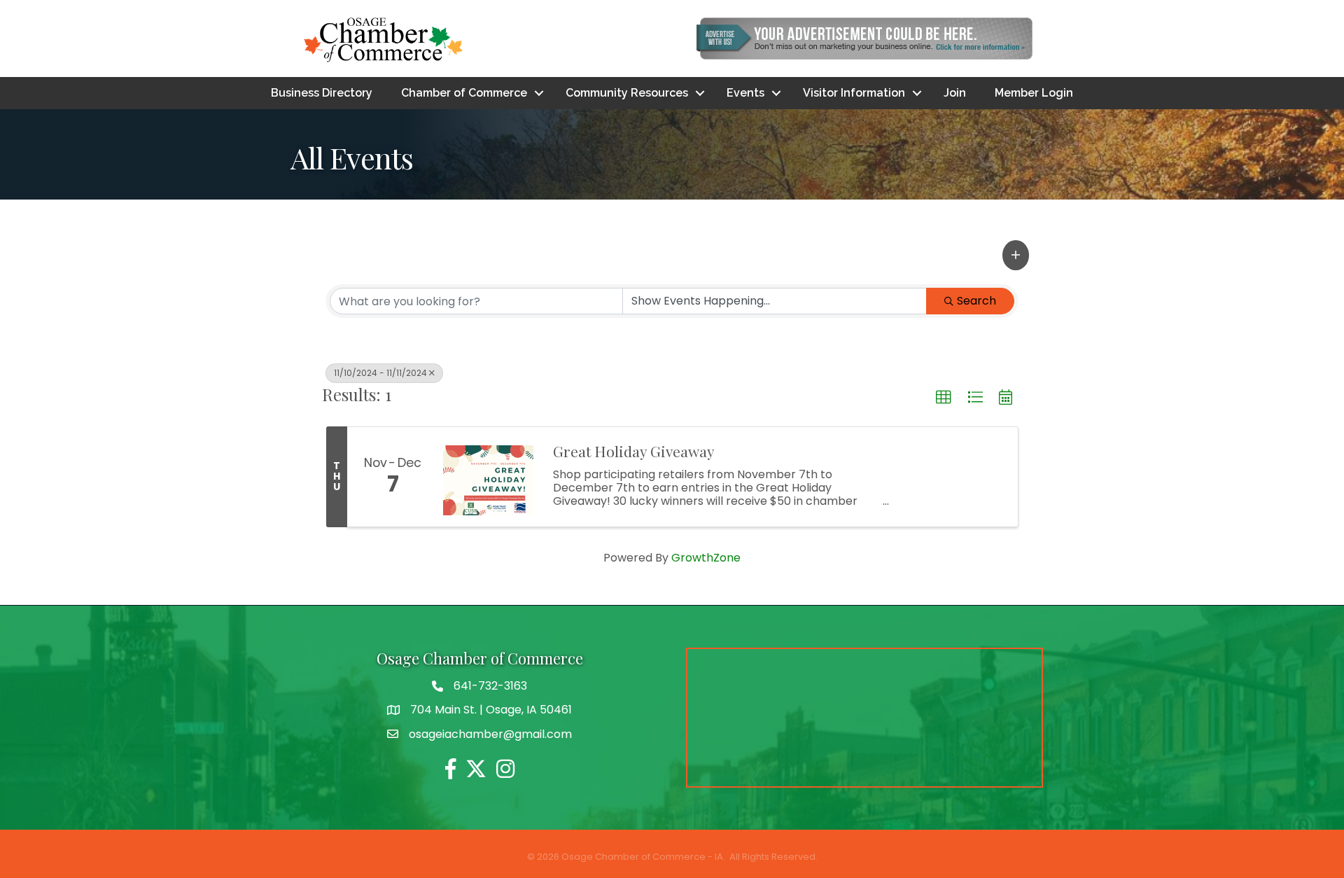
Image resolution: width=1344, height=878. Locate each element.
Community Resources (627, 92)
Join (955, 92)
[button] (1015, 255)
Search (976, 301)
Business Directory (321, 92)
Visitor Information (854, 92)
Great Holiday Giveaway (634, 451)
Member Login (1034, 92)
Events (745, 92)
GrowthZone (706, 558)
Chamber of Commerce (464, 92)
